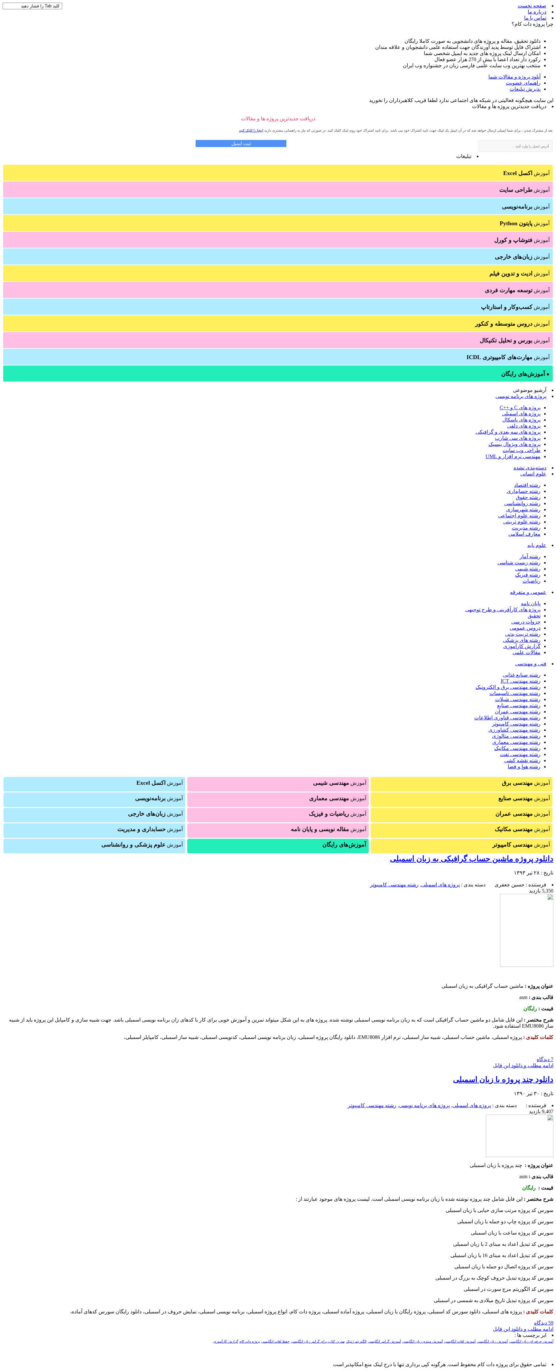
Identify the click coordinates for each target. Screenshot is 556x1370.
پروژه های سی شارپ (518, 438)
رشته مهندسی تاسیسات (515, 693)
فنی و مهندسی (530, 663)
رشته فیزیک (528, 575)
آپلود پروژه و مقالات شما (514, 76)
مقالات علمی (527, 652)
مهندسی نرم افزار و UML (513, 456)
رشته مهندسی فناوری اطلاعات (507, 717)
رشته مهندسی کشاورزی (514, 730)
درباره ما (537, 11)
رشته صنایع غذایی (522, 675)
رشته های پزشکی (522, 640)
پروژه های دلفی (524, 426)
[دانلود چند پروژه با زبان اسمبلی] (519, 1155)
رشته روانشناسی (522, 503)
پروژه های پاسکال (521, 419)
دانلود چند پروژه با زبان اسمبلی (503, 1079)
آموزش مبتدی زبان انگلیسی (422, 1341)
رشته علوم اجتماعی (519, 515)
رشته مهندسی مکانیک (517, 748)
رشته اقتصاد (527, 485)
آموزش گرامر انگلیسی (384, 1341)
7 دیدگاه (545, 1059)
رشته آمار (530, 556)
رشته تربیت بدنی (523, 634)
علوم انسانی (533, 474)
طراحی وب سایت (522, 450)
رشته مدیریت (526, 528)
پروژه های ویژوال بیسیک (514, 444)
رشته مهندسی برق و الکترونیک (508, 687)
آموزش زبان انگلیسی (492, 1341)
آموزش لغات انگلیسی (460, 1341)
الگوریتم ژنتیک (356, 1341)
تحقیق (534, 615)
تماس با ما (535, 18)
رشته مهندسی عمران (518, 711)
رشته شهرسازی (523, 509)
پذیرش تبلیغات (525, 89)
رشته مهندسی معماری (516, 742)
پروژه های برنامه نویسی (521, 396)
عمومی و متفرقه (528, 592)
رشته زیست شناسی (519, 562)
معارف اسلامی (524, 534)
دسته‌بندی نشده (530, 467)
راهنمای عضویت (523, 83)
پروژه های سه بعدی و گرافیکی (508, 432)
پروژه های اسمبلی (521, 413)
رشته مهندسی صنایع (519, 705)
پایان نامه (531, 603)
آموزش (526, 173)
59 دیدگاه (543, 1323)
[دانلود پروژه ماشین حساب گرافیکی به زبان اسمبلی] (526, 965)
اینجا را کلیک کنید (251, 130)
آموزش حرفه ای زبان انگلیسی (531, 1341)
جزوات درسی (526, 622)
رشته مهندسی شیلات (518, 699)
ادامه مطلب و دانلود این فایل (523, 1065)
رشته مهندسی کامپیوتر (516, 724)
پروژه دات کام (249, 1341)
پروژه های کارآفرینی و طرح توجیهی (503, 609)
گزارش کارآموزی (522, 646)
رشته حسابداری (524, 491)
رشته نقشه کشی (522, 760)
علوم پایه (536, 545)
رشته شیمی (528, 568)
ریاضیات (532, 581)
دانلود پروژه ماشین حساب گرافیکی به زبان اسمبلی (471, 859)
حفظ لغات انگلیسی (275, 1341)
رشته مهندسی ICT (521, 681)
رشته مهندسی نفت (520, 754)
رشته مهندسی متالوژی (516, 736)
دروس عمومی (525, 628)
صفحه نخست (532, 5)
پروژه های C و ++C (520, 407)
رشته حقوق (528, 497)
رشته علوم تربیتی (522, 521)
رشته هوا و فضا (524, 766)
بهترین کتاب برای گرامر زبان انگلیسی (318, 1341)
